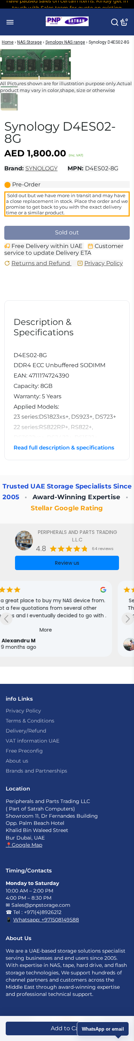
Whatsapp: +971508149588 (46, 920)
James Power (41, 640)
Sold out (67, 232)
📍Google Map (24, 845)
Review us (67, 562)
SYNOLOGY (41, 168)
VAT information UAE (32, 741)
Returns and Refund (41, 263)
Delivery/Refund (26, 731)
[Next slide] (127, 619)
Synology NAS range (65, 42)
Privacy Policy (103, 263)
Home (8, 42)
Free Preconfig (24, 751)
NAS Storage (29, 42)
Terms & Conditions (30, 721)
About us (17, 761)
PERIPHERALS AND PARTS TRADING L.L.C (77, 536)
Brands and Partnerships (36, 771)
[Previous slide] (6, 619)
